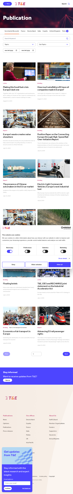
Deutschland (31, 31)
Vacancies (52, 435)
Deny (13, 264)
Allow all (60, 264)
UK (27, 439)
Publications (7, 427)
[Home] (20, 3)
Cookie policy (43, 476)
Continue (8, 488)
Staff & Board (53, 419)
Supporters (53, 431)
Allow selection (36, 264)
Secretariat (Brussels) (12, 31)
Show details (62, 258)
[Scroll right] (67, 31)
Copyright (52, 476)
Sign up (7, 380)
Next (66, 354)
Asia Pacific (30, 442)
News (5, 419)
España (45, 31)
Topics (7, 44)
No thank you (26, 488)
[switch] (27, 251)
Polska (28, 435)
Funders (52, 427)
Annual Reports (54, 439)
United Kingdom (54, 31)
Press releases (8, 431)
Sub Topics (42, 44)
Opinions (6, 423)
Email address (8, 479)
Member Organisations (57, 423)
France (23, 31)
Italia (39, 31)
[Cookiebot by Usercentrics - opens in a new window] (62, 228)
